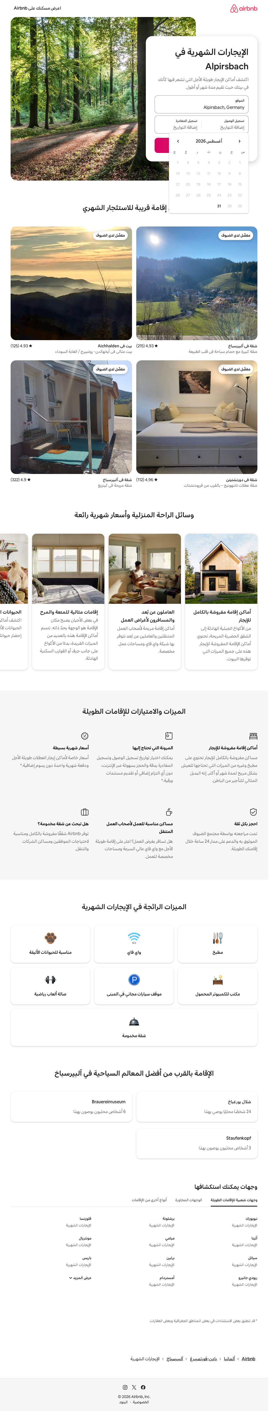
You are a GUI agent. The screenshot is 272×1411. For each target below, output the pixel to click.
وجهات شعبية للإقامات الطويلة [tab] (234, 1200)
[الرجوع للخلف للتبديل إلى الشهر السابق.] (239, 141)
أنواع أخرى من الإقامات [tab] (149, 1200)
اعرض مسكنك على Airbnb (37, 8)
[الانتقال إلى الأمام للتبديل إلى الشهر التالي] (178, 141)
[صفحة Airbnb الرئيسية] (243, 8)
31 (219, 206)
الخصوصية (141, 1402)
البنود (123, 1402)
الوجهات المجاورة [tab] (188, 1200)
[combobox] (201, 107)
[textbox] (225, 128)
